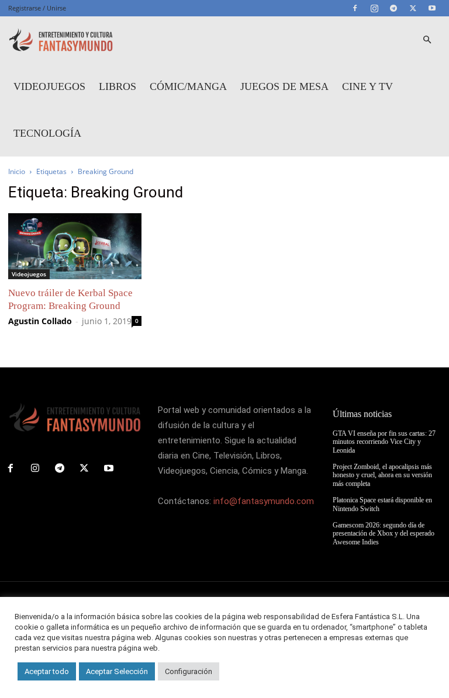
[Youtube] (432, 8)
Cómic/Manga (188, 86)
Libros (117, 86)
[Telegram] (393, 8)
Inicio (16, 171)
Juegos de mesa (284, 86)
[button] (427, 40)
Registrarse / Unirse (37, 8)
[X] (413, 8)
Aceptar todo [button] (47, 671)
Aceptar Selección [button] (117, 671)
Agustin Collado (40, 321)
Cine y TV (367, 86)
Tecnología (47, 133)
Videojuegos (49, 86)
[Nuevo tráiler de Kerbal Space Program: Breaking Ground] (74, 246)
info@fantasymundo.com (263, 501)
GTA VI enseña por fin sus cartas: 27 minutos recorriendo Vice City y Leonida (384, 441)
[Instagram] (374, 8)
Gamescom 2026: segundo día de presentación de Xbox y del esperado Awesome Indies (383, 533)
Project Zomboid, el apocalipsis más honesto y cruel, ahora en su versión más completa (382, 475)
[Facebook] (355, 8)
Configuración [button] (188, 671)
